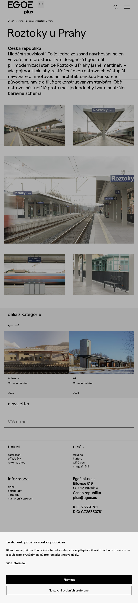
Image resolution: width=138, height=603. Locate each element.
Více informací (16, 562)
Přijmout (69, 579)
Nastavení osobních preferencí (69, 590)
